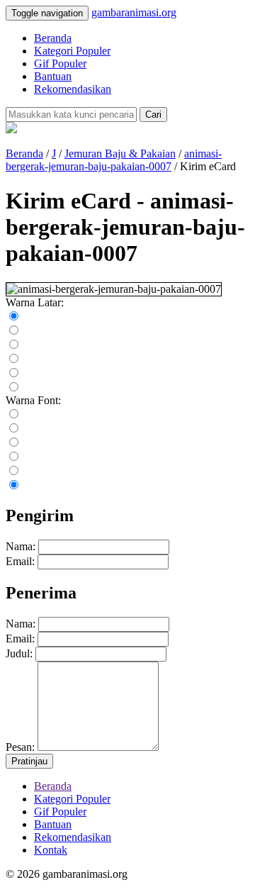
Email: (20, 561)
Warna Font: (33, 400)
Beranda (53, 38)
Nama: (20, 546)
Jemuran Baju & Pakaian (120, 153)
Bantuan (53, 76)
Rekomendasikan (72, 89)
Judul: (19, 653)
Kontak (50, 850)
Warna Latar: (35, 302)
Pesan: (20, 747)
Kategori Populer (72, 51)
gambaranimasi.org (133, 12)
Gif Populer (60, 63)
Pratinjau (29, 761)
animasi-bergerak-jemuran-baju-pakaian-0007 (114, 159)
